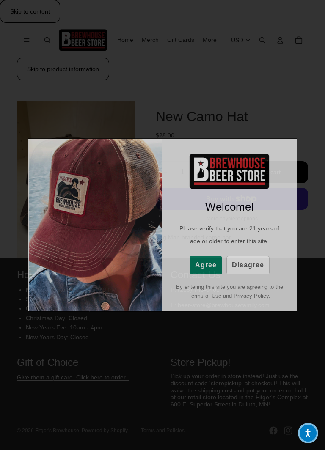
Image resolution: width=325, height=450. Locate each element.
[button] (308, 433)
